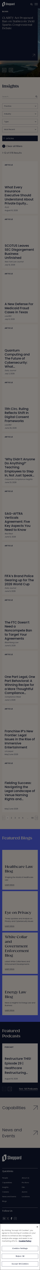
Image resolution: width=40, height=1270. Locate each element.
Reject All (20, 1256)
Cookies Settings (20, 1248)
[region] (20, 1247)
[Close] (37, 1226)
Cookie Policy (25, 1241)
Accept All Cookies (20, 1264)
